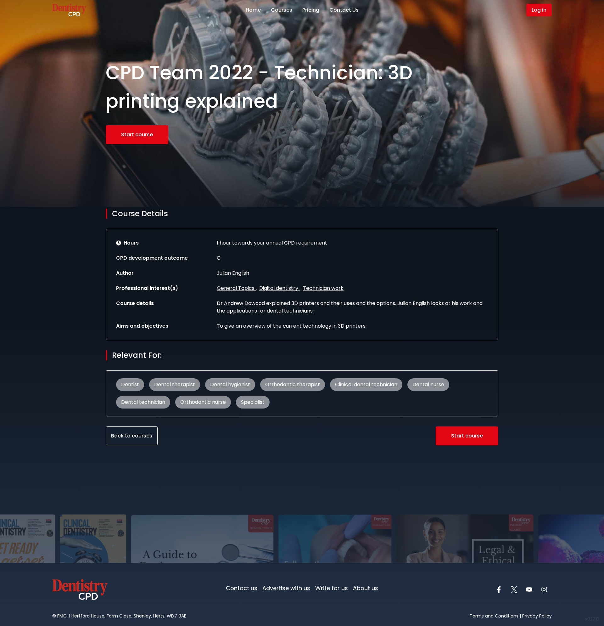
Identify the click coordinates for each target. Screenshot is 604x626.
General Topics (236, 288)
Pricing (310, 10)
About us (365, 588)
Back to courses (131, 435)
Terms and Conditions (494, 616)
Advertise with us (286, 588)
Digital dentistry (279, 288)
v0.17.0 (593, 619)
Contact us (241, 588)
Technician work (323, 288)
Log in (539, 10)
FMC (62, 616)
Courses (281, 10)
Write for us (331, 588)
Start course (137, 134)
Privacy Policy (537, 616)
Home (253, 10)
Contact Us (344, 10)
